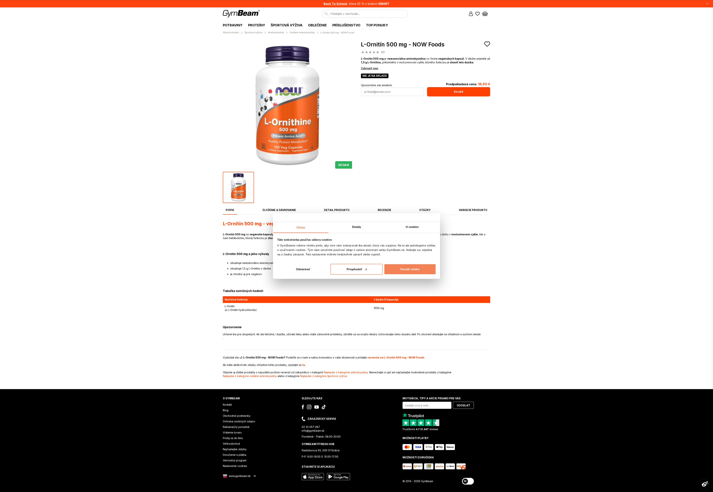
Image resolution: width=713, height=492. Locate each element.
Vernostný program (234, 460)
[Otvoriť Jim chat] (705, 484)
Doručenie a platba (234, 454)
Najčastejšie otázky (235, 449)
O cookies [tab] (412, 226)
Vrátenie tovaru (232, 432)
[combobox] (365, 14)
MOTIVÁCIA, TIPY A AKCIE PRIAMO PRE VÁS (432, 398)
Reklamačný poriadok (236, 426)
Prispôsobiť (354, 269)
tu (303, 364)
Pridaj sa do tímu (233, 438)
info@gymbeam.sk (313, 430)
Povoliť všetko (409, 269)
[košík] (486, 13)
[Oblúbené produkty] (477, 14)
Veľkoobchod (231, 443)
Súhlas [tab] (300, 227)
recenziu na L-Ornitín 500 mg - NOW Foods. (396, 357)
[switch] (468, 481)
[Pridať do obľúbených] (487, 44)
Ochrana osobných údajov (239, 421)
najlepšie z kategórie (346, 372)
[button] (356, 3)
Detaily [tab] (356, 226)
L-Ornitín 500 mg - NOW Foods (403, 44)
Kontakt (227, 404)
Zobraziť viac (369, 68)
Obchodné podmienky (236, 415)
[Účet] (471, 14)
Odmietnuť (303, 269)
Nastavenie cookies (235, 465)
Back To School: (336, 4)
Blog (225, 410)
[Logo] (242, 13)
